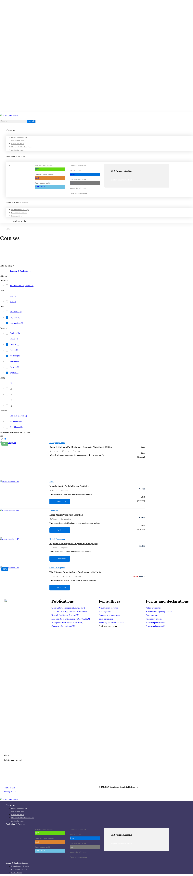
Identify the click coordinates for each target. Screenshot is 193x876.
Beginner (15, 317)
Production (53, 510)
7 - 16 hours (16, 427)
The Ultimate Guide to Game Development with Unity (75, 572)
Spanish (14, 373)
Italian (14, 350)
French (14, 339)
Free (13, 296)
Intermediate (16, 323)
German (14, 344)
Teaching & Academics (20, 271)
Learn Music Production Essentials (66, 515)
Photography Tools (57, 443)
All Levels (16, 312)
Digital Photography (57, 539)
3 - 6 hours (16, 421)
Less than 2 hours (18, 416)
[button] (137, 180)
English (15, 333)
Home (8, 229)
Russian (14, 367)
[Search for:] (13, 121)
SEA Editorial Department (22, 286)
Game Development (57, 568)
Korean (14, 361)
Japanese (15, 356)
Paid (13, 302)
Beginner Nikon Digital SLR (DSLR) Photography (73, 543)
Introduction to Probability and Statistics (68, 486)
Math (51, 482)
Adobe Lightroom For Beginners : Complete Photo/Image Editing (80, 447)
